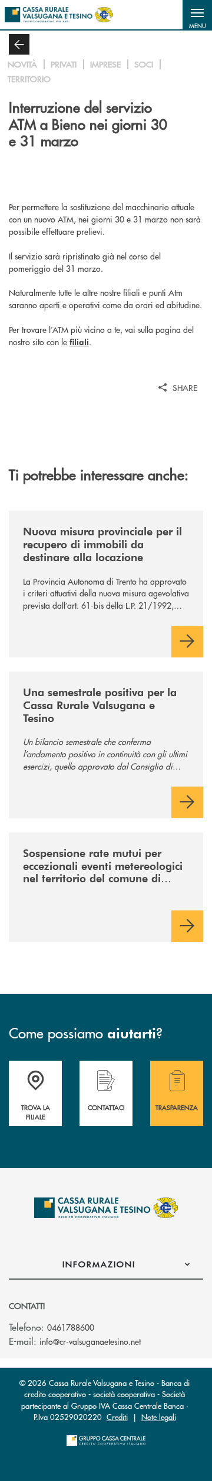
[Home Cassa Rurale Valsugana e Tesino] (59, 14)
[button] (197, 14)
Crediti (117, 1416)
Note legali (158, 1416)
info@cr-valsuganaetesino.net (90, 1341)
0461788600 (70, 1327)
